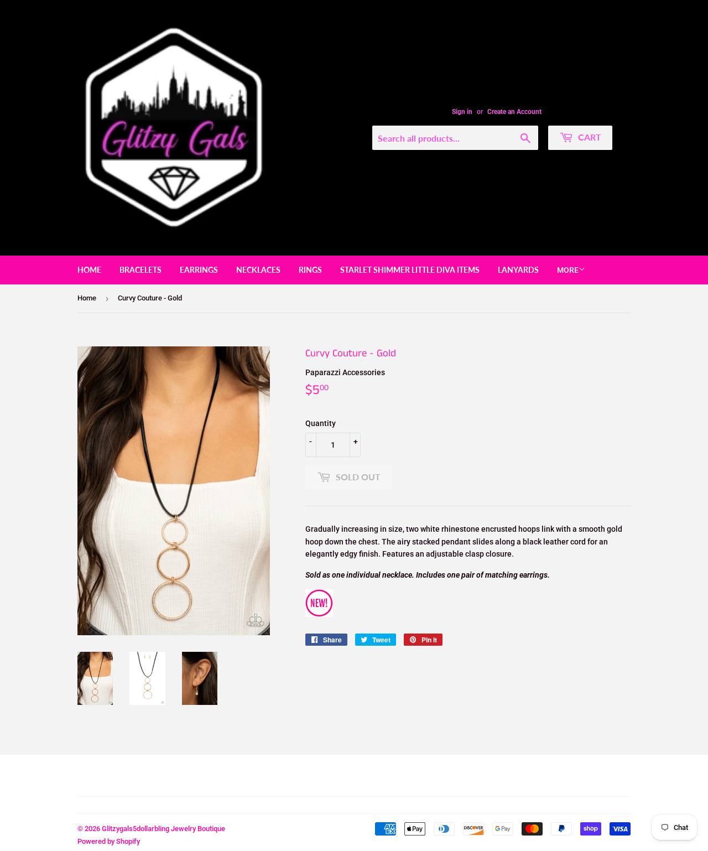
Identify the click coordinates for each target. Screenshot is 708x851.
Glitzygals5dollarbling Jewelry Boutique (163, 828)
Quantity (320, 423)
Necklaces (258, 269)
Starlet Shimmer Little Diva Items (410, 269)
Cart (588, 137)
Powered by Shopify (108, 841)
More (568, 270)
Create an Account (514, 112)
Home (89, 269)
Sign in (462, 112)
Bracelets (140, 269)
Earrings (199, 269)
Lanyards (518, 269)
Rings (310, 269)
